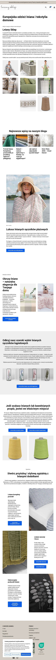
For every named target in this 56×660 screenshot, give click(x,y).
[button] (50, 7)
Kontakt (5, 631)
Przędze (45, 2)
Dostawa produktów (34, 632)
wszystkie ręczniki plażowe (15, 250)
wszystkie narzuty (41, 561)
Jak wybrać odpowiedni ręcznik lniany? (34, 151)
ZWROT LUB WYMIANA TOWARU (34, 638)
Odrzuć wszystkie (16, 654)
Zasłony (30, 2)
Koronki (41, 2)
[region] (18, 648)
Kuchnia (17, 2)
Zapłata (31, 635)
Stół (14, 2)
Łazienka (21, 2)
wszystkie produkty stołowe (10, 319)
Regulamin (5, 633)
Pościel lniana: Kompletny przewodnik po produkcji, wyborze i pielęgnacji (8, 153)
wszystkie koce (40, 566)
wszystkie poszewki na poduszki (15, 604)
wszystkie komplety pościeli (14, 523)
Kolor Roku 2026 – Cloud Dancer (46, 151)
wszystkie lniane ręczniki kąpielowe (28, 386)
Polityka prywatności (8, 636)
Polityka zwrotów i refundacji (33, 629)
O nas (4, 628)
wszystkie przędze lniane (17, 430)
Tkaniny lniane (35, 2)
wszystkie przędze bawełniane (37, 430)
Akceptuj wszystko (26, 654)
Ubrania (11, 2)
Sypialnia (25, 2)
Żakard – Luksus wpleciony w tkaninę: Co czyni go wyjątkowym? (20, 153)
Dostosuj (7, 654)
